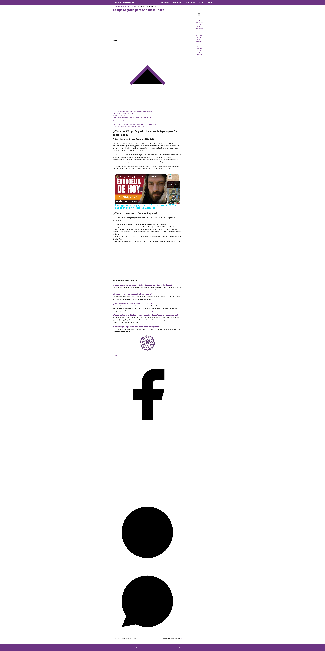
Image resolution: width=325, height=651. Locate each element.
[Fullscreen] (178, 180)
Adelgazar (199, 20)
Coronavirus (199, 31)
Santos (115, 355)
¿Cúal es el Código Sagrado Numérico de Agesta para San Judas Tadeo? (133, 111)
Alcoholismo (199, 22)
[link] (117, 177)
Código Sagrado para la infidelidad (171, 638)
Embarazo (199, 41)
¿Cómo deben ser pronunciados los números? (126, 120)
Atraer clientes (199, 28)
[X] (147, 497)
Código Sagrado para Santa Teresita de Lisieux (126, 638)
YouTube (209, 2)
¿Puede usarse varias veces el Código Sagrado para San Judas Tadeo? (133, 117)
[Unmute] (170, 180)
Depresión (199, 35)
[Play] (168, 180)
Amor (199, 24)
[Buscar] (199, 14)
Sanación (199, 55)
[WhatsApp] (147, 635)
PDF (203, 2)
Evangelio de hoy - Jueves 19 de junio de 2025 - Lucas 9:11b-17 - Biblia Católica (140, 177)
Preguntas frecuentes (119, 115)
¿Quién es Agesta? (178, 2)
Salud (199, 52)
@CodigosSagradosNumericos (162, 311)
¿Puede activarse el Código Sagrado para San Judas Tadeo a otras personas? (135, 124)
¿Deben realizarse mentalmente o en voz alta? (126, 122)
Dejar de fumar (199, 33)
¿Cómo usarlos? (165, 2)
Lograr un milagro (199, 48)
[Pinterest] (147, 566)
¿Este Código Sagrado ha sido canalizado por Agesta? (128, 126)
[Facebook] (147, 428)
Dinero (199, 37)
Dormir (199, 39)
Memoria (199, 50)
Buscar (199, 9)
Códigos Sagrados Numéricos (123, 2)
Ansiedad (199, 26)
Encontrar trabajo (199, 44)
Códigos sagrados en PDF (185, 647)
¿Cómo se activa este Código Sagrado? (124, 113)
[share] (163, 176)
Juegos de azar (199, 46)
